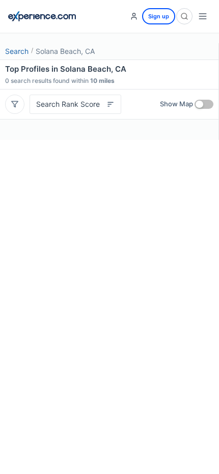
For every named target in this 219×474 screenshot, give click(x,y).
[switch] (204, 104)
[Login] (134, 16)
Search (17, 51)
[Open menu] (203, 16)
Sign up (158, 16)
